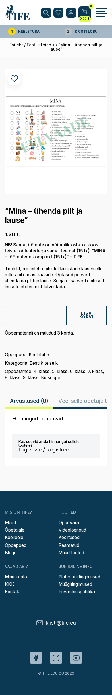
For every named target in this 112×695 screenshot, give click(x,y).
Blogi (10, 552)
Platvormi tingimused (79, 577)
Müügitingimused (75, 584)
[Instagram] (56, 658)
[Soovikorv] (58, 13)
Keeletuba (39, 354)
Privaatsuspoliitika (77, 591)
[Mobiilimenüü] (101, 12)
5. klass (59, 371)
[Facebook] (36, 658)
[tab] (29, 401)
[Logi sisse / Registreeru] (71, 13)
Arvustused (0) (29, 400)
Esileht (16, 45)
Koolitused (69, 537)
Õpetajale (14, 530)
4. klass (41, 371)
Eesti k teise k (41, 45)
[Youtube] (76, 658)
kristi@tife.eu (61, 622)
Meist (10, 522)
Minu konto (16, 577)
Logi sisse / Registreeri (45, 450)
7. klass (95, 371)
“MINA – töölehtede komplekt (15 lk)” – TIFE (55, 254)
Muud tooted (71, 552)
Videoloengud (72, 530)
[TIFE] (17, 18)
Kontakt (13, 591)
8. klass (12, 377)
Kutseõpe (50, 377)
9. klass (30, 377)
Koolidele (14, 537)
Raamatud (69, 545)
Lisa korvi (86, 315)
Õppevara (69, 522)
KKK (9, 584)
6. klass (77, 371)
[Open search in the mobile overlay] (46, 13)
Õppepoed (15, 545)
